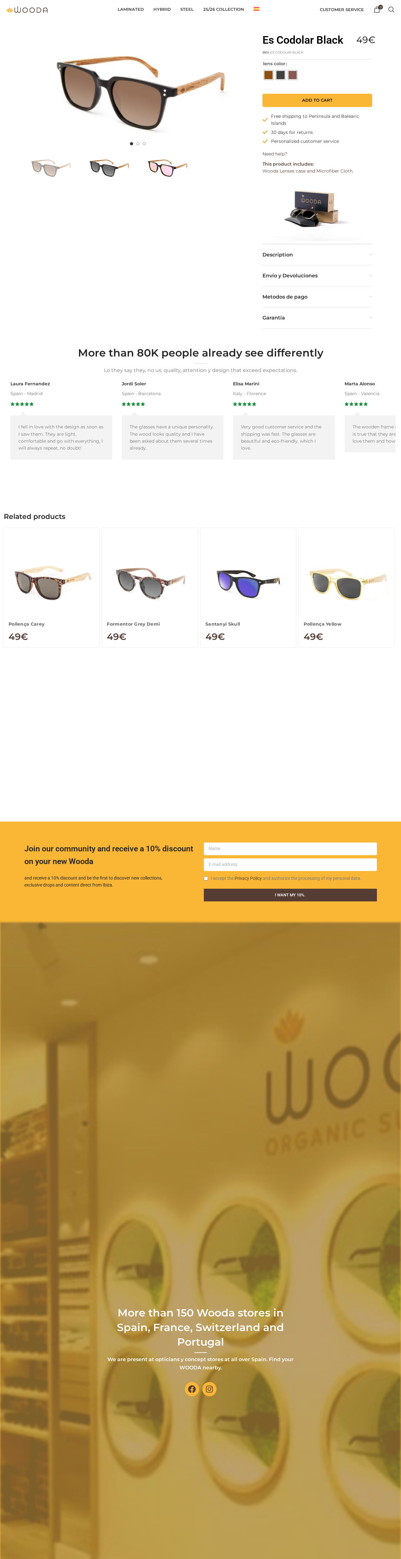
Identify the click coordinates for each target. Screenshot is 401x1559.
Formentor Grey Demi (133, 624)
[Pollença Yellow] (346, 583)
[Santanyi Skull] (248, 583)
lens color (274, 63)
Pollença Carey (26, 624)
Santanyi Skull (222, 624)
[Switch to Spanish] (256, 9)
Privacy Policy (248, 878)
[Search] (391, 9)
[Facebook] (192, 1389)
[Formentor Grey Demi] (149, 583)
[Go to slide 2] (137, 143)
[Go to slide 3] (144, 143)
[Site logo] (27, 9)
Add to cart (317, 100)
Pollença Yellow (322, 624)
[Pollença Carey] (51, 583)
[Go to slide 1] (131, 143)
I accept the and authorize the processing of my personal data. (286, 878)
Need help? (274, 154)
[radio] (268, 75)
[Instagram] (209, 1389)
